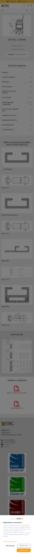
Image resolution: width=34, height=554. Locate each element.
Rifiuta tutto (24, 545)
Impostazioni (10, 545)
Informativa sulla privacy (10, 541)
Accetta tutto (24, 550)
